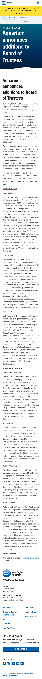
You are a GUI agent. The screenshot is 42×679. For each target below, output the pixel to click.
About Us (12, 18)
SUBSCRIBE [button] (21, 649)
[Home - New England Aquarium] (7, 3)
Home (5, 18)
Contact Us (30, 607)
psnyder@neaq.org (31, 558)
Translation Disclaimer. (10, 675)
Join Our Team (9, 628)
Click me (39, 8)
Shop (5, 619)
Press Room (22, 18)
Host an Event (31, 612)
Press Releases (8, 20)
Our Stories (8, 624)
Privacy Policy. (29, 673)
